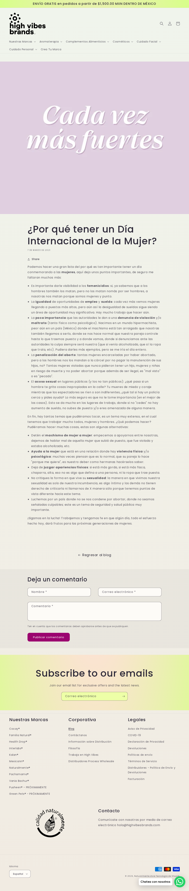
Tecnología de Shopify (168, 876)
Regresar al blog (96, 555)
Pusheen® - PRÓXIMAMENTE (28, 787)
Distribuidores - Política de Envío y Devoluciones (152, 770)
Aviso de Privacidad (141, 729)
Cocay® (14, 729)
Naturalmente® (19, 768)
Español (18, 874)
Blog (71, 729)
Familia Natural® (20, 735)
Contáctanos (77, 735)
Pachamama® (19, 774)
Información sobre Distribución (89, 742)
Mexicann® (16, 761)
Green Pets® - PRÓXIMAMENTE (29, 794)
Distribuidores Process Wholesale (91, 761)
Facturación (136, 779)
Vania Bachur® (19, 781)
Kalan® (13, 755)
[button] (22, 41)
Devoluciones (137, 748)
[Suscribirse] (123, 696)
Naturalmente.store (144, 876)
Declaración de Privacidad (146, 742)
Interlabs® (16, 748)
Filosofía (74, 748)
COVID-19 (134, 735)
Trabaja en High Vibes (83, 755)
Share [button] (36, 259)
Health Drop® (18, 742)
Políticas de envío (140, 755)
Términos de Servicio (142, 761)
